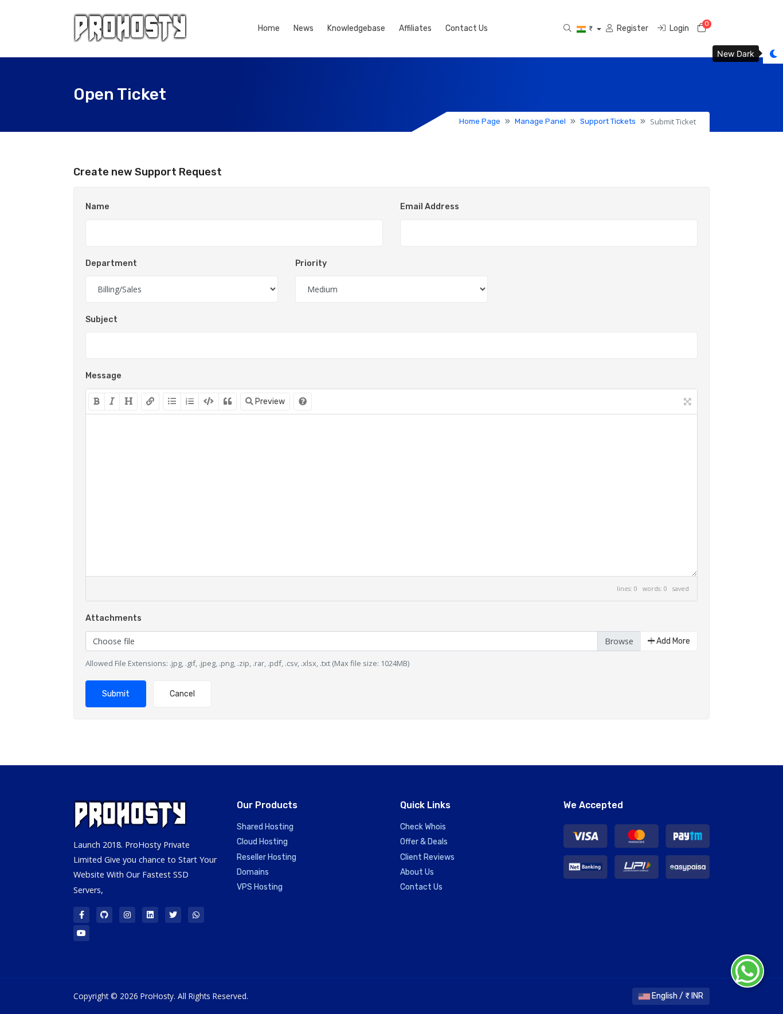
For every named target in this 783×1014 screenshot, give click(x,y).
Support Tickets (608, 121)
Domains (253, 872)
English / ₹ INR (676, 996)
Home (269, 28)
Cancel (182, 694)
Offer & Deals (424, 842)
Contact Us (466, 28)
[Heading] (128, 401)
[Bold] (96, 401)
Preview (269, 401)
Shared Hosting (265, 827)
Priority (311, 263)
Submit (116, 694)
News (303, 28)
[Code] (208, 401)
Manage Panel (540, 121)
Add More (672, 641)
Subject (101, 319)
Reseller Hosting (266, 857)
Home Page (479, 121)
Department (111, 263)
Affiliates (415, 28)
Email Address (429, 207)
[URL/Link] (150, 401)
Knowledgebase (356, 28)
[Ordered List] (190, 401)
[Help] (302, 401)
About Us (417, 872)
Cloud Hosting (262, 842)
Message (103, 376)
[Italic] (112, 401)
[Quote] (227, 401)
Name (97, 207)
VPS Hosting (260, 887)
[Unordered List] (172, 401)
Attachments (113, 618)
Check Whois (423, 827)
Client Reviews (427, 857)
